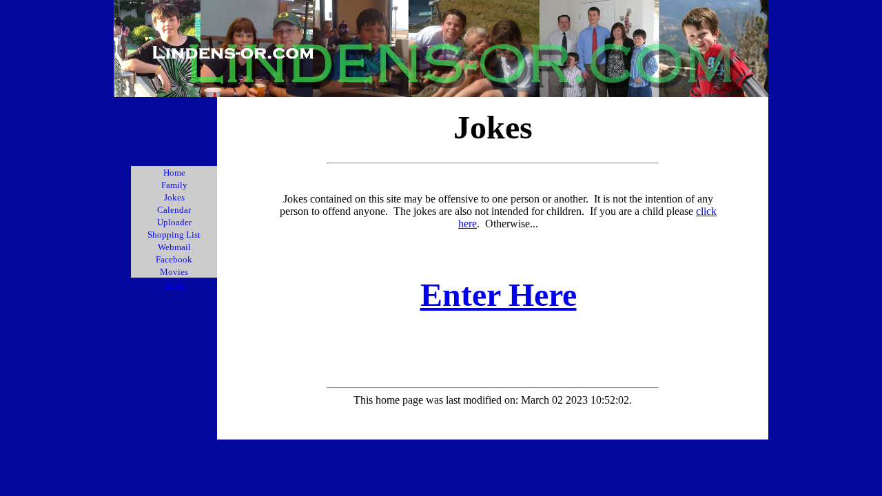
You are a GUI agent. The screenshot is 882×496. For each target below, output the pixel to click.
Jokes (174, 197)
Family (174, 185)
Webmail (174, 247)
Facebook (174, 259)
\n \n (174, 283)
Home (174, 172)
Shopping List (174, 234)
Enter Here (498, 294)
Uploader (174, 222)
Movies (174, 272)
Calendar (174, 210)
